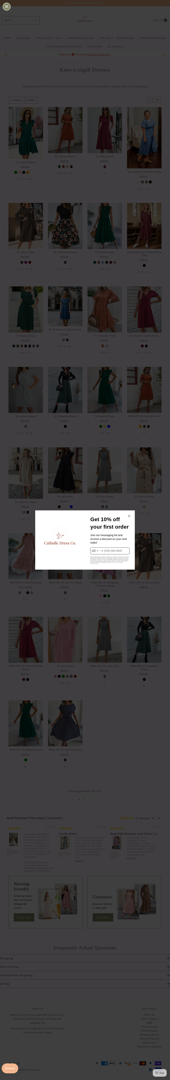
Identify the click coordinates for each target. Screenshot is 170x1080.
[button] (7, 7)
